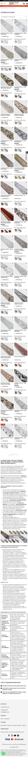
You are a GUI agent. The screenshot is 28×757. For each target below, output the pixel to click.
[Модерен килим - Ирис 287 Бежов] (2, 419)
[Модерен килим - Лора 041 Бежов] (2, 150)
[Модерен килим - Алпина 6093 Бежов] (16, 258)
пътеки (7, 492)
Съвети (24, 725)
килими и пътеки (7, 547)
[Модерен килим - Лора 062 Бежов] (16, 446)
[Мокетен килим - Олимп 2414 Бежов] (2, 312)
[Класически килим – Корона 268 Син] (2, 204)
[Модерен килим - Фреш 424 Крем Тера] (2, 285)
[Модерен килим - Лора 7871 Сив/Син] (16, 150)
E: (1, 712)
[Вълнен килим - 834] (16, 365)
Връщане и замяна (16, 725)
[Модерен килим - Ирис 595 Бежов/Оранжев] (2, 95)
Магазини (6, 718)
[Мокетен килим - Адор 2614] (2, 446)
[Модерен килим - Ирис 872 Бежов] (16, 230)
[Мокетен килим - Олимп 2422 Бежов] (16, 122)
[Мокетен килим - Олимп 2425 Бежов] (2, 122)
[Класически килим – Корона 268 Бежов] (2, 365)
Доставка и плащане (6, 725)
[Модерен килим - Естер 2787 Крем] (16, 419)
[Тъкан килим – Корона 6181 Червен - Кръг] (9, 231)
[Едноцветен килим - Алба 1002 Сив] (2, 338)
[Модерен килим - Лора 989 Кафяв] (16, 338)
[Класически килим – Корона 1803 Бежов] (16, 177)
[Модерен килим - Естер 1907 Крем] (16, 285)
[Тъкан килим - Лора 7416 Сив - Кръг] (23, 68)
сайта (13, 751)
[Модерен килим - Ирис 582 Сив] (16, 392)
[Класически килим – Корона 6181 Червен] (2, 231)
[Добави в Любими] (13, 20)
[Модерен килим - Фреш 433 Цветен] (16, 41)
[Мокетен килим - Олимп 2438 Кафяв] (2, 391)
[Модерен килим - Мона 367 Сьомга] (2, 41)
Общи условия (4, 732)
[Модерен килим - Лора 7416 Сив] (16, 68)
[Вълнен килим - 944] (16, 204)
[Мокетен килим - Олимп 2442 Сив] (16, 311)
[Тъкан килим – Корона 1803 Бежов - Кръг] (23, 177)
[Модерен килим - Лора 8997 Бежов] (2, 69)
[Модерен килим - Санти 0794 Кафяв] (2, 176)
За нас (2, 718)
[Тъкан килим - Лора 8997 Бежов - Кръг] (9, 69)
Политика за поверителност (16, 732)
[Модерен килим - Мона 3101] (2, 257)
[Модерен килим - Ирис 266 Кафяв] (16, 96)
